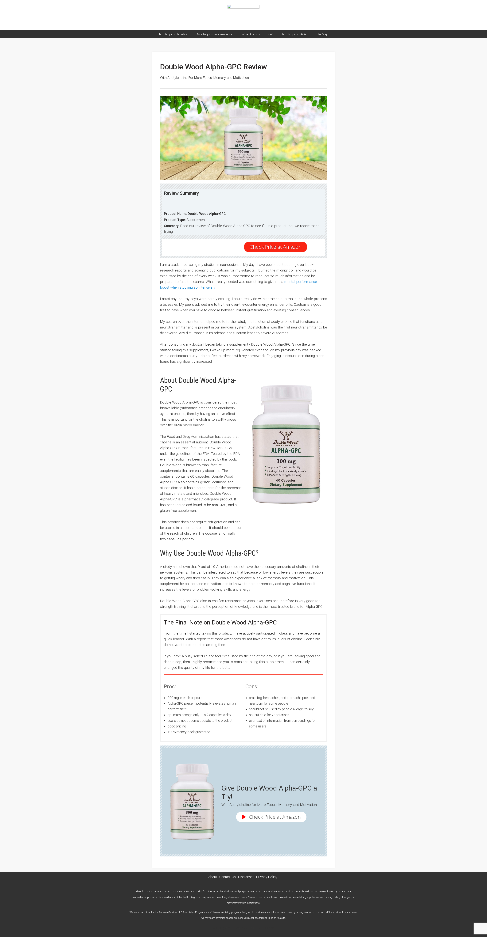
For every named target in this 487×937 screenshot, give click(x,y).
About (212, 877)
